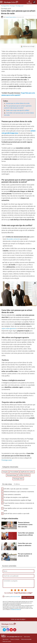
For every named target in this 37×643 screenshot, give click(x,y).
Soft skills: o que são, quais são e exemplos (16, 489)
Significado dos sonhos (27, 472)
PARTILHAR (29, 3)
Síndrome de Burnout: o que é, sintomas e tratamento (19, 491)
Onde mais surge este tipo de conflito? (17, 110)
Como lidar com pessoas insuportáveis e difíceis (26, 534)
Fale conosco (6, 639)
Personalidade (14, 472)
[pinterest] (14, 629)
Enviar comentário (27, 597)
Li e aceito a (12, 596)
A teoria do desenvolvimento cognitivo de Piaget (17, 500)
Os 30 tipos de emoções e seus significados (16, 497)
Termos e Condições (14, 639)
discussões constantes (13, 239)
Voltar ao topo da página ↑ (18, 619)
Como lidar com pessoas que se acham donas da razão (19, 114)
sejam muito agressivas (9, 328)
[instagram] (7, 629)
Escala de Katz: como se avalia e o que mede (16, 513)
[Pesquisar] (34, 2)
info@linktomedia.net (16, 609)
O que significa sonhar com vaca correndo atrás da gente (18, 509)
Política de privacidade (26, 639)
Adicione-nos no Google (28, 47)
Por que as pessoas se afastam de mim (25, 555)
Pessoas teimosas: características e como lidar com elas (25, 525)
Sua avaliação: (8, 593)
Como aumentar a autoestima (12, 494)
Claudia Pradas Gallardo (10, 17)
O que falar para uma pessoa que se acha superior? (18, 94)
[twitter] (4, 629)
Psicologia (12, 6)
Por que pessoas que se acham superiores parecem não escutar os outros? (18, 107)
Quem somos (27, 636)
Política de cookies (7, 641)
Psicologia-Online (5, 6)
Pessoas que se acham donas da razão (17, 103)
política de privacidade (15, 596)
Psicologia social (19, 6)
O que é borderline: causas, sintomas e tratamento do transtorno (19, 504)
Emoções (5, 472)
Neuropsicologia (11, 475)
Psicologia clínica (18, 479)
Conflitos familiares (23, 475)
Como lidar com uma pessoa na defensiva (25, 544)
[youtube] (11, 629)
